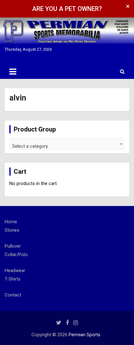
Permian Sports (84, 334)
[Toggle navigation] (13, 71)
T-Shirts (13, 279)
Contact (13, 295)
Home (11, 221)
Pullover (13, 246)
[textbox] (67, 146)
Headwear (15, 270)
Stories (12, 230)
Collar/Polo (16, 254)
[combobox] (67, 144)
